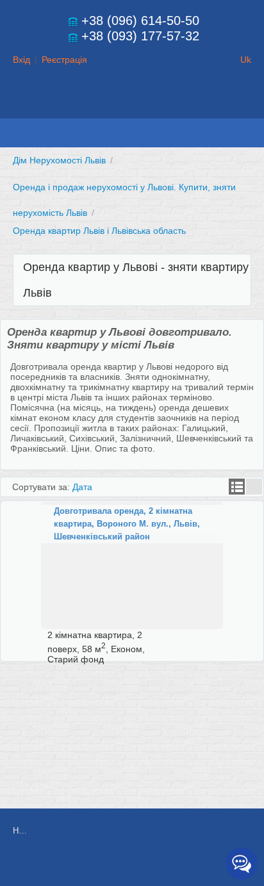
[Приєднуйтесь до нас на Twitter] (166, 864)
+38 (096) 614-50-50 (140, 20)
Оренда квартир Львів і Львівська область (99, 231)
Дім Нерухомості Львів (59, 160)
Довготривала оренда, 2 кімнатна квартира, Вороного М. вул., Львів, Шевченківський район (127, 523)
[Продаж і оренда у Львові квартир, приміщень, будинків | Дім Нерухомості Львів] (132, 106)
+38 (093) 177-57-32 (140, 36)
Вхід (21, 59)
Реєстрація (64, 59)
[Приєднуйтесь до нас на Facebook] (138, 864)
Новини (19, 830)
